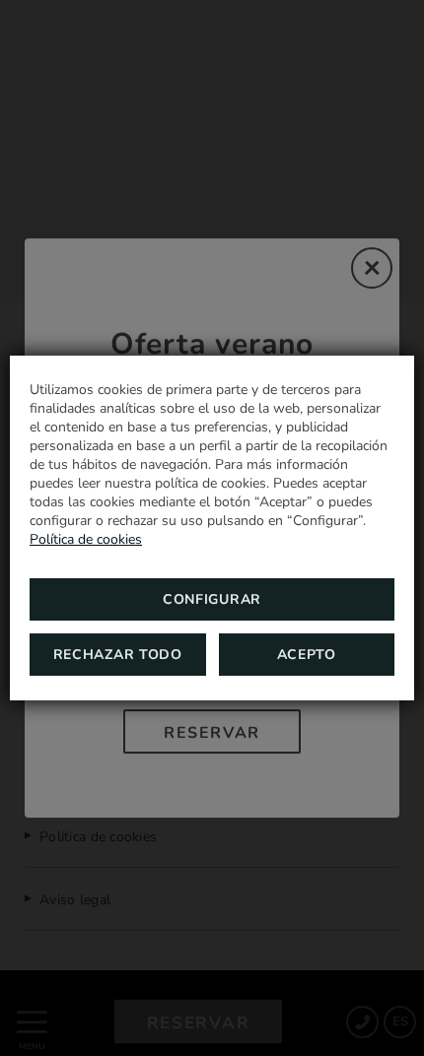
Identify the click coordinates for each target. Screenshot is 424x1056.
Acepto (306, 654)
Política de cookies (86, 539)
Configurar (212, 599)
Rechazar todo (117, 654)
